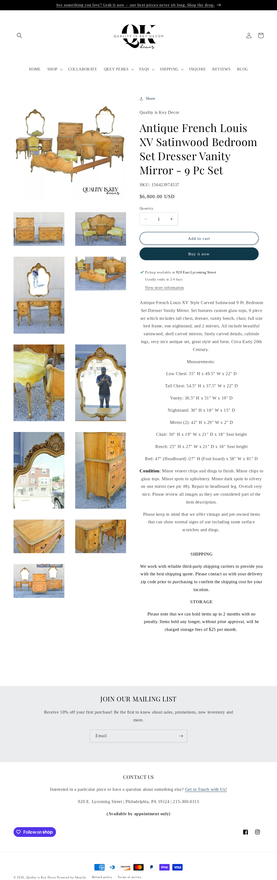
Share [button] (150, 98)
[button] (19, 35)
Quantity (146, 208)
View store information (164, 288)
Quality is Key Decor (41, 877)
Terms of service (129, 877)
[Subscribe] (181, 736)
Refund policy (102, 877)
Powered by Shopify (71, 877)
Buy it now (199, 254)
